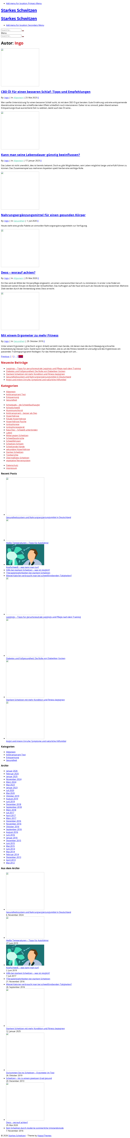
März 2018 (11, 809)
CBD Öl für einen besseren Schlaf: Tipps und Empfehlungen (46, 91)
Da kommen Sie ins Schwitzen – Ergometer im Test (30, 1072)
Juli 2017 (10, 812)
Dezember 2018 (13, 804)
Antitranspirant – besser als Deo (21, 413)
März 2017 (11, 818)
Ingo (6, 97)
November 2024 (13, 779)
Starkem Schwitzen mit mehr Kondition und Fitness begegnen (35, 374)
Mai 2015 (10, 846)
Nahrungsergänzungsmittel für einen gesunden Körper (43, 215)
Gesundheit (19, 220)
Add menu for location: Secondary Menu (25, 25)
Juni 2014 (10, 848)
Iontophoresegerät (15, 427)
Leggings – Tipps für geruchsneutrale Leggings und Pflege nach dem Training (43, 368)
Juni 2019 (10, 801)
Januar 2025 (12, 776)
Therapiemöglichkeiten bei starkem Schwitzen (28, 572)
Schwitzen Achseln (14, 443)
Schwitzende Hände (15, 446)
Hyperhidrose (12, 416)
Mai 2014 (10, 851)
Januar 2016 (12, 837)
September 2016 (14, 829)
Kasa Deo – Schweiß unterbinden (22, 429)
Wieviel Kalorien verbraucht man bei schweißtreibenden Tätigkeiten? (39, 575)
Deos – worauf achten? (18, 272)
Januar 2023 (12, 787)
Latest (9, 432)
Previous (5, 356)
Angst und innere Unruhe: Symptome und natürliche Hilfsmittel (36, 379)
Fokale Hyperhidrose (16, 418)
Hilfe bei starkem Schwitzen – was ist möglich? (28, 570)
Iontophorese (12, 424)
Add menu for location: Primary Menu (24, 3)
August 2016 (12, 832)
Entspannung (12, 397)
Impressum (11, 468)
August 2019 (12, 798)
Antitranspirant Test (16, 394)
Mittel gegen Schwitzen (17, 435)
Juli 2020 (10, 790)
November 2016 (13, 823)
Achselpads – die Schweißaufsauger (23, 404)
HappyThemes (44, 1135)
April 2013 (11, 860)
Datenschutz (12, 465)
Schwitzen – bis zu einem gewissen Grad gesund (29, 1078)
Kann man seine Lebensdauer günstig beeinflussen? (40, 155)
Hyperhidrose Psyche (16, 421)
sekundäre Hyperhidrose (18, 449)
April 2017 (11, 815)
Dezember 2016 (13, 821)
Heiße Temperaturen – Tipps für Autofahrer (27, 542)
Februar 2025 (12, 773)
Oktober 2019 (12, 796)
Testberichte (12, 455)
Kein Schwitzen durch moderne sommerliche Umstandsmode (35, 1128)
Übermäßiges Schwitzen (17, 457)
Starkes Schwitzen (19, 10)
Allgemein (18, 97)
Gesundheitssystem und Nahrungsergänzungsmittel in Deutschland (38, 376)
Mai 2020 (10, 793)
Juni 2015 (10, 843)
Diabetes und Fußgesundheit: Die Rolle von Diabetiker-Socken (35, 371)
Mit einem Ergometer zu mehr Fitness (29, 335)
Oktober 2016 (12, 826)
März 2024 (11, 782)
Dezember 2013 (13, 857)
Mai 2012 (10, 862)
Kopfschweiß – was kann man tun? (22, 567)
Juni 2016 (10, 835)
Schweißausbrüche (15, 438)
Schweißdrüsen (13, 441)
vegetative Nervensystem (18, 460)
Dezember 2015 (13, 840)
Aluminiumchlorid (14, 410)
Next (20, 356)
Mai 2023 (10, 784)
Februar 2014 (12, 854)
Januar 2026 (12, 771)
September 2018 (14, 807)
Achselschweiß (13, 407)
